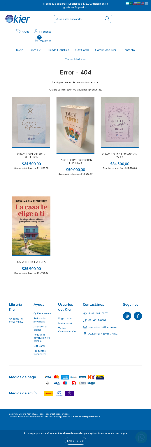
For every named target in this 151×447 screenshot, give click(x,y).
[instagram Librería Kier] (5, 3)
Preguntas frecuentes (40, 352)
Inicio (19, 50)
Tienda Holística (58, 50)
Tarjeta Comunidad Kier (67, 330)
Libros (33, 50)
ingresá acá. (64, 416)
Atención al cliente (40, 328)
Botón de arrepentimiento (86, 416)
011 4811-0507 (97, 320)
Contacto (128, 50)
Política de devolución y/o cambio (42, 337)
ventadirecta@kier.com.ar (102, 327)
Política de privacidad (39, 320)
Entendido (75, 440)
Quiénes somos (43, 313)
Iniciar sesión (65, 323)
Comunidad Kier (105, 50)
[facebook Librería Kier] (10, 3)
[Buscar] (107, 19)
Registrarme (65, 318)
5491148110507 (98, 313)
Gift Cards (82, 50)
